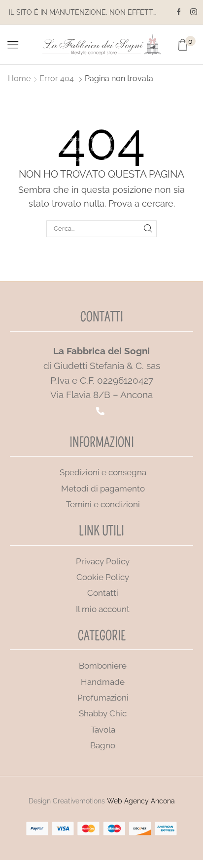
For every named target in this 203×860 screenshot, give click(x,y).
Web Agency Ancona (141, 801)
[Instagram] (193, 12)
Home (19, 78)
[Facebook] (178, 12)
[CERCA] (148, 228)
